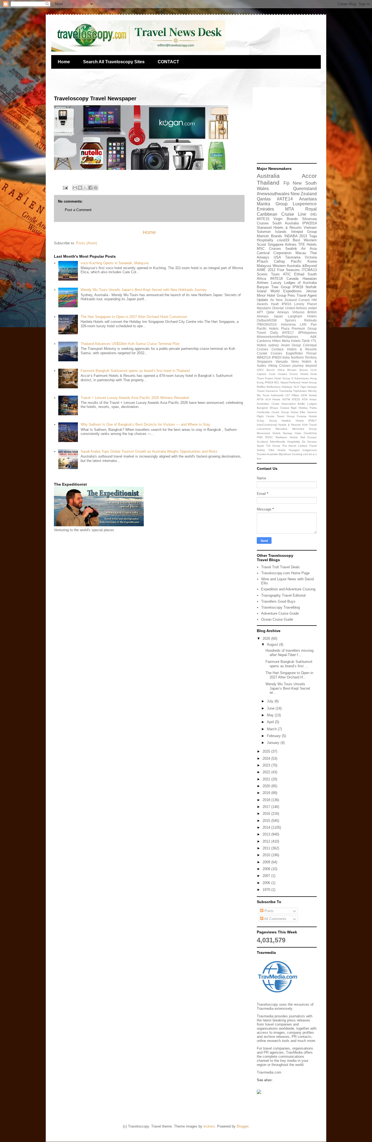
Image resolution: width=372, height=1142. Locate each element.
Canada (292, 279)
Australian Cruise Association (276, 403)
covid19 (283, 240)
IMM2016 (264, 357)
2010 (267, 855)
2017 (267, 807)
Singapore (264, 361)
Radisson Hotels (287, 437)
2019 (267, 793)
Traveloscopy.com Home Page (285, 573)
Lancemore (264, 428)
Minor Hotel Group (271, 295)
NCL (276, 382)
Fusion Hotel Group (277, 378)
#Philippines (307, 332)
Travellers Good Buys (278, 601)
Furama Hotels (307, 416)
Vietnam (310, 228)
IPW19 (269, 382)
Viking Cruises (279, 365)
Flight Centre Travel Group (276, 416)
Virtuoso (298, 312)
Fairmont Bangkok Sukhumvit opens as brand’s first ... (289, 664)
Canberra (264, 340)
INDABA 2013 (295, 236)
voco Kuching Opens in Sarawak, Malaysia (114, 263)
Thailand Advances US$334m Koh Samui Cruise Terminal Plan (130, 344)
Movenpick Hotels (268, 433)
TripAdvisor (300, 390)
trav (259, 458)
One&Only (310, 433)
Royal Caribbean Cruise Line (287, 212)
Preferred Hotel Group (303, 382)
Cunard (304, 300)
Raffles (261, 386)
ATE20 (296, 399)
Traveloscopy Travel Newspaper (95, 98)
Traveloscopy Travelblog (280, 607)
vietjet (312, 308)
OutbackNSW (267, 320)
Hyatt (275, 304)
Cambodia (263, 412)
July (271, 701)
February (274, 736)
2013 (267, 834)
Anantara (308, 199)
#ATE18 (276, 279)
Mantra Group (272, 204)
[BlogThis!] (80, 187)
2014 (267, 827)
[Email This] (75, 187)
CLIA (313, 369)
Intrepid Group (304, 232)
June (271, 708)
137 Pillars (292, 395)
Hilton (276, 340)
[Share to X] (85, 187)
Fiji (286, 183)
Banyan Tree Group (273, 287)
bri (310, 454)
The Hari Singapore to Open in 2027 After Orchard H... (289, 675)
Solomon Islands (271, 232)
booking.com (300, 454)
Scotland (262, 441)
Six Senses (309, 441)
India (286, 357)
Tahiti (306, 340)
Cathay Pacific (288, 261)
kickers (209, 1126)
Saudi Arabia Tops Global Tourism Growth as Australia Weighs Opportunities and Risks (149, 451)
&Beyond (309, 266)
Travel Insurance (267, 390)
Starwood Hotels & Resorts (279, 228)
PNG (260, 437)
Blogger (242, 1126)
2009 (267, 862)
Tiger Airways (308, 386)
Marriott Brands (269, 236)
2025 (267, 751)
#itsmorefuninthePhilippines (277, 336)
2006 (267, 883)
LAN (303, 324)
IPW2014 (309, 223)
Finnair (311, 353)
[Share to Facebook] (90, 187)
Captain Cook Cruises (272, 373)
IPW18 (297, 287)
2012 (267, 841)
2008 (267, 869)
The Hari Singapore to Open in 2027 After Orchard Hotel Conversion (134, 317)
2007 (267, 876)
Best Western (305, 240)
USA (277, 257)
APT (260, 312)
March (272, 729)
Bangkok (262, 407)
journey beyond (304, 365)
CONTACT (168, 61)
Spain (260, 445)
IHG (313, 214)
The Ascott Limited (294, 445)
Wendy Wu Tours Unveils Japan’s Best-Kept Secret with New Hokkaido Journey (144, 290)
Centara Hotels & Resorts (294, 349)
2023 (267, 765)
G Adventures (300, 378)
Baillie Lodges (307, 403)
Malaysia (264, 266)
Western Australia (287, 266)
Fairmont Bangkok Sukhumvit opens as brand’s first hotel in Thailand (135, 371)
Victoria (311, 257)
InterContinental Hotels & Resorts (279, 424)
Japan (278, 316)
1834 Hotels (309, 395)
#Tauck (262, 261)
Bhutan (292, 369)
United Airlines (296, 308)
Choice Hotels (298, 373)
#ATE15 (263, 219)
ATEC (260, 369)
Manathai (281, 428)
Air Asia (309, 249)
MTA (289, 209)
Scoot (261, 244)
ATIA (305, 399)
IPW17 (312, 420)
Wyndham (285, 454)
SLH (296, 386)
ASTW (286, 399)
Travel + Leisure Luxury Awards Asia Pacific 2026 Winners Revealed (135, 398)
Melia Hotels (291, 340)
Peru (291, 295)
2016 (267, 814)
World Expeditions (286, 291)
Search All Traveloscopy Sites (114, 61)
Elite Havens (308, 412)
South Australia (285, 223)
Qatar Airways (277, 312)
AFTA (260, 399)
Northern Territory (304, 357)
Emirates (265, 209)
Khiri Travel (309, 424)
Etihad (299, 274)
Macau (300, 253)
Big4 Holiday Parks (304, 407)
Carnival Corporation (274, 253)
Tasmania (292, 257)
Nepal (284, 382)
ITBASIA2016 (267, 324)
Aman (313, 399)
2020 (267, 786)
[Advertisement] (291, 125)
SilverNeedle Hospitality (285, 441)
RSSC (269, 437)
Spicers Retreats (301, 320)
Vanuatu (282, 361)
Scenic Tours (268, 274)
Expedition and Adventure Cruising (288, 589)
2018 (267, 800)
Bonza (304, 369)
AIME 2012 (266, 270)
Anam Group (291, 345)
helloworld (277, 395)
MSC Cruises (269, 249)
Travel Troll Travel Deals (280, 567)
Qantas (264, 199)
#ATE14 (285, 199)
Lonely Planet (305, 304)
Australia (268, 176)
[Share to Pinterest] (95, 187)
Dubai (294, 412)
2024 (267, 758)
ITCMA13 (309, 270)
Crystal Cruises (269, 353)
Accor (309, 176)
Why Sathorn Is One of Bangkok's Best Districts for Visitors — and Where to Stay (145, 424)
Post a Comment (78, 210)
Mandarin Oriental (270, 308)
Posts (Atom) (86, 243)
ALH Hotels (272, 399)
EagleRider (294, 353)
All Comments (274, 919)
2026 (267, 638)
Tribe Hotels (277, 450)
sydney (273, 345)
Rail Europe (308, 437)
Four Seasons (288, 270)
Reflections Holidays (279, 386)
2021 (267, 779)
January (273, 743)
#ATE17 (288, 332)
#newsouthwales (273, 193)
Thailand (268, 182)
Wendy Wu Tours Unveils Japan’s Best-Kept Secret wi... (288, 688)
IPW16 (286, 304)
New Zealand (304, 193)
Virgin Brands (285, 219)
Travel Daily (267, 332)
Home (64, 61)
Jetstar (311, 291)
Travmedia (285, 390)
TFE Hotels (307, 244)
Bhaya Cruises (279, 407)
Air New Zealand (283, 300)
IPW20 (277, 357)
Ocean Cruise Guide (277, 619)
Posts (268, 911)
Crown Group (280, 412)
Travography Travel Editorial (283, 595)
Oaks (298, 433)
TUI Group (273, 445)
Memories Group (304, 428)
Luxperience (305, 204)
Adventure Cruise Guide (280, 613)
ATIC (287, 274)
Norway (287, 433)
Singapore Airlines (282, 244)
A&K (313, 336)
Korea (312, 261)
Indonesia (288, 324)
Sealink (291, 249)
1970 (267, 890)
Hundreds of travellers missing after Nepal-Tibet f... (289, 652)
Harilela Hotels (293, 420)
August (273, 644)
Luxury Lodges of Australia (294, 283)
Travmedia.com (269, 1072)
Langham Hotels (302, 316)
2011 (267, 848)
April (271, 722)
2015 (267, 821)
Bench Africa (275, 369)
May (271, 715)
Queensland (305, 188)
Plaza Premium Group (299, 328)
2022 (267, 772)
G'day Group (267, 420)
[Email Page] (65, 187)
